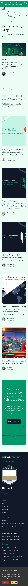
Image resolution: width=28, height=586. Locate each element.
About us (5, 497)
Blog (3, 503)
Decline (5, 582)
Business (14, 99)
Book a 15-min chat (14, 421)
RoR (19, 96)
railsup (6, 103)
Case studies (6, 506)
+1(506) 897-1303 (11, 547)
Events (6, 99)
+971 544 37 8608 (11, 563)
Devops (18, 103)
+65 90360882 (14, 560)
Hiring (22, 99)
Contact (4, 500)
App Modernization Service (11, 536)
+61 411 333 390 (16, 557)
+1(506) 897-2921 (14, 550)
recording (15, 5)
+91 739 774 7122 (13, 553)
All (4, 96)
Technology (12, 96)
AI (12, 103)
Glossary (5, 509)
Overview (5, 520)
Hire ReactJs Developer (10, 527)
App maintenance (9, 107)
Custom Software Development (12, 530)
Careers (4, 512)
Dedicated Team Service (10, 539)
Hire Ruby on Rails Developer (13, 524)
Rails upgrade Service (10, 533)
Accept (14, 582)
